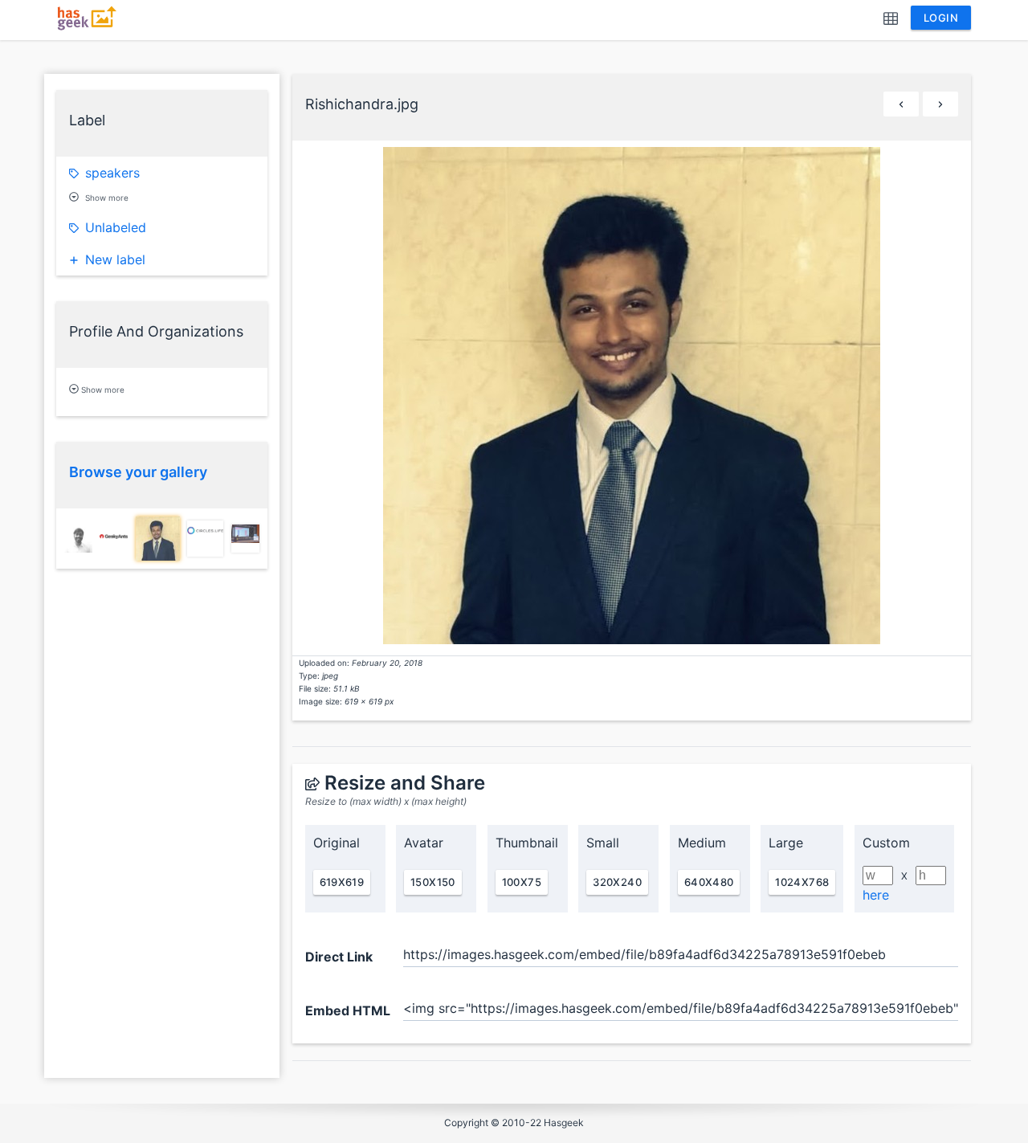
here (876, 895)
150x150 (432, 882)
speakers (112, 173)
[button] (890, 20)
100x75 (521, 882)
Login (941, 17)
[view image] (78, 539)
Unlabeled (115, 227)
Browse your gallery (138, 471)
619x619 (342, 882)
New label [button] (115, 259)
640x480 (709, 882)
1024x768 (802, 882)
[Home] (89, 27)
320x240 (617, 882)
